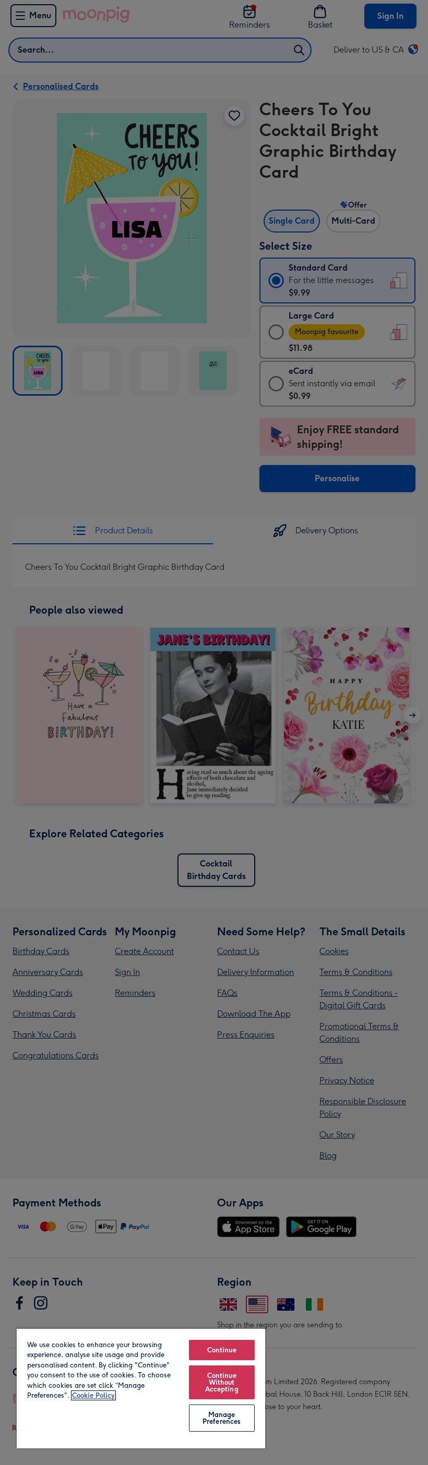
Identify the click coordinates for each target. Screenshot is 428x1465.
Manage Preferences (222, 1418)
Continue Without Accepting (222, 1382)
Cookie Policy (93, 1395)
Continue (221, 1350)
